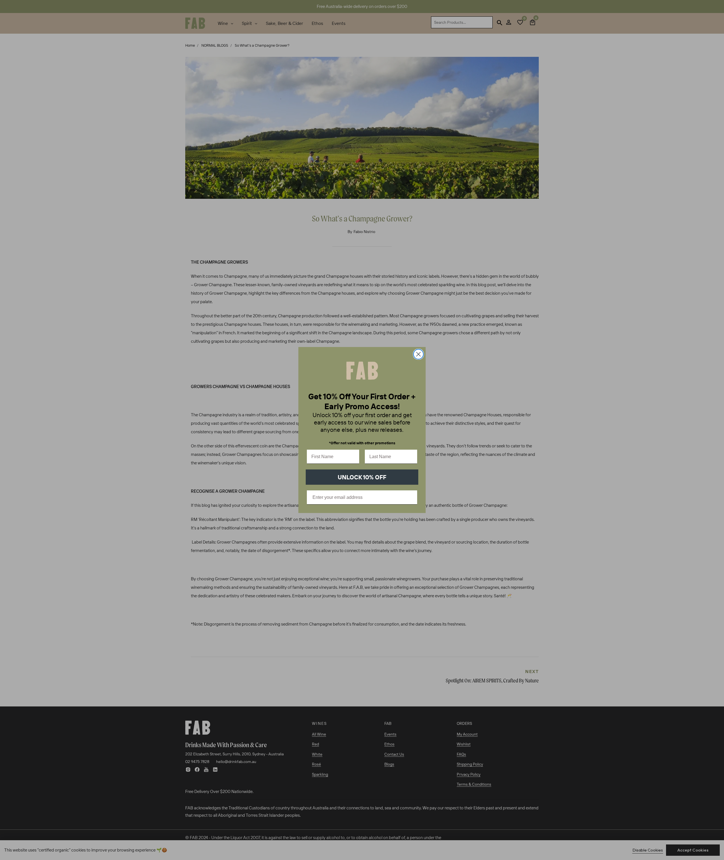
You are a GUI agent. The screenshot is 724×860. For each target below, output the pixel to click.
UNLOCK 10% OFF (362, 477)
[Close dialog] (418, 354)
